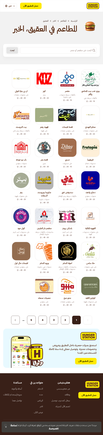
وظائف (67, 395)
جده (41, 395)
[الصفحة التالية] (15, 320)
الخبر (54, 21)
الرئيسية (74, 21)
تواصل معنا (17, 400)
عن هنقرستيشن (63, 389)
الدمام (40, 389)
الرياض (40, 400)
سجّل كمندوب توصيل (60, 400)
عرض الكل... (38, 412)
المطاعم (63, 21)
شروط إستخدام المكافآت (12, 395)
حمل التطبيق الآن (30, 6)
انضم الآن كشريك (62, 406)
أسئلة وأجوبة (17, 389)
